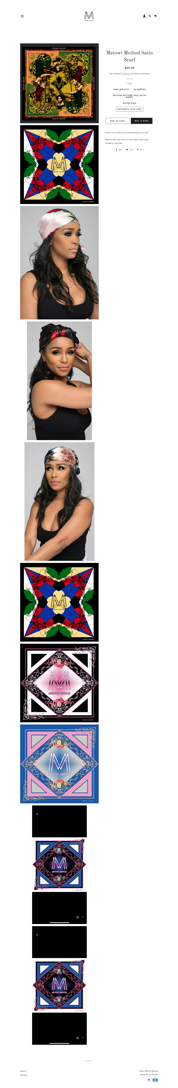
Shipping (125, 73)
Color (129, 83)
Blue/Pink (140, 89)
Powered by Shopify (149, 1074)
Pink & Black (121, 89)
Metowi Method (151, 1071)
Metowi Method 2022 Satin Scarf (129, 96)
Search (23, 1071)
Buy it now (142, 121)
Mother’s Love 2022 (130, 109)
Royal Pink (129, 103)
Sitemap (23, 1075)
